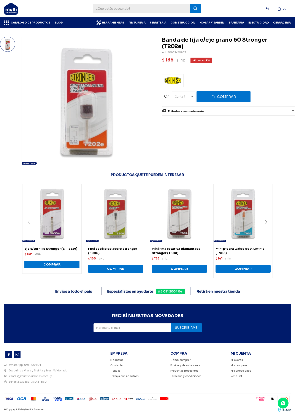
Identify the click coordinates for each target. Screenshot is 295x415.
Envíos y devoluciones (185, 365)
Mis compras (239, 365)
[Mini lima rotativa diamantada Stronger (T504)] (179, 213)
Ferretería (158, 22)
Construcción (183, 22)
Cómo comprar (180, 360)
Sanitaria (236, 22)
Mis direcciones (241, 370)
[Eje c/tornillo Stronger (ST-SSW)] (52, 213)
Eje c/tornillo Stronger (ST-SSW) (50, 249)
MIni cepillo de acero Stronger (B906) (112, 251)
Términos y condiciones (185, 376)
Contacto (116, 365)
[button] (268, 231)
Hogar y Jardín (212, 22)
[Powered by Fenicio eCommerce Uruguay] (284, 409)
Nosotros (117, 360)
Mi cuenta (237, 360)
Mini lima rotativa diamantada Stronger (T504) (176, 251)
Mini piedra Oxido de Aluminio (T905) (240, 251)
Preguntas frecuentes (184, 370)
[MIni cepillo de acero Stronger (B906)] (115, 213)
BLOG (59, 22)
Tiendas (115, 370)
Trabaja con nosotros (124, 376)
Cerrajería (282, 22)
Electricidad (258, 22)
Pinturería (137, 22)
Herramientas (113, 22)
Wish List (236, 376)
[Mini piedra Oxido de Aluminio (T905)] (243, 213)
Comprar (226, 96)
